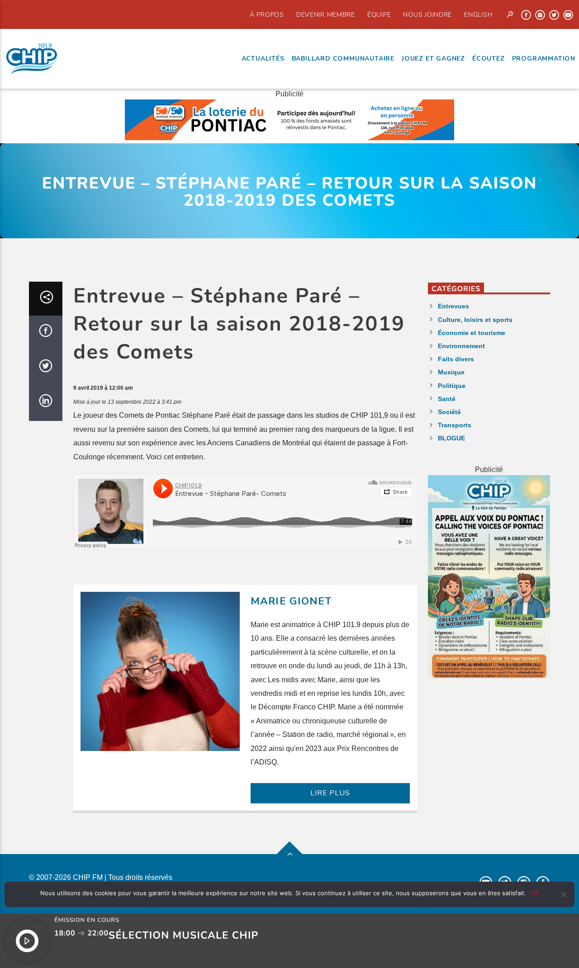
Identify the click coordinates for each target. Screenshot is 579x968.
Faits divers (456, 359)
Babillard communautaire (343, 58)
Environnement (461, 345)
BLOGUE (451, 438)
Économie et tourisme (471, 332)
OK (535, 893)
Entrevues (453, 306)
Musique (451, 372)
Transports (454, 425)
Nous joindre (427, 14)
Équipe (379, 14)
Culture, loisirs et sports (475, 319)
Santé (447, 398)
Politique (451, 385)
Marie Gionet (291, 601)
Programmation (543, 58)
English (478, 14)
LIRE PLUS (330, 793)
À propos (267, 14)
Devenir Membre (325, 14)
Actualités (263, 58)
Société (449, 412)
